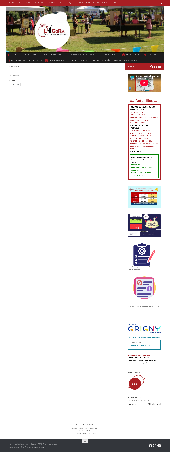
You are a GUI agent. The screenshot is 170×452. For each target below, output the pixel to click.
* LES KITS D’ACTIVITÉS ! (101, 60)
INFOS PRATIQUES (67, 3)
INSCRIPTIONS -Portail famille (126, 60)
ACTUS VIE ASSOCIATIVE (45, 3)
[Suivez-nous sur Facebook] (151, 66)
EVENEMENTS (153, 55)
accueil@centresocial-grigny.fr (85, 433)
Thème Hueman (39, 447)
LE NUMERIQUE (55, 60)
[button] (133, 404)
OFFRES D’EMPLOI (86, 3)
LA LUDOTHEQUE (133, 55)
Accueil (13, 55)
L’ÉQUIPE (28, 3)
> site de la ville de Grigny (140, 345)
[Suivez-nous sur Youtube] (159, 66)
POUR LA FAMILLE (110, 55)
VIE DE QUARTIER (78, 60)
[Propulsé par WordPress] (25, 447)
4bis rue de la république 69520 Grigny (85, 428)
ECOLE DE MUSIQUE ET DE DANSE (26, 60)
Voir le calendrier (153, 404)
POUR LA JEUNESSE (53, 55)
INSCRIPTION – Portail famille (108, 3)
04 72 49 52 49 (135, 343)
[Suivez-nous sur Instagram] (155, 66)
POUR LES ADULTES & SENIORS (82, 55)
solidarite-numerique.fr (138, 363)
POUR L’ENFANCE (30, 55)
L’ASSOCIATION (14, 3)
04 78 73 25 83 (136, 151)
